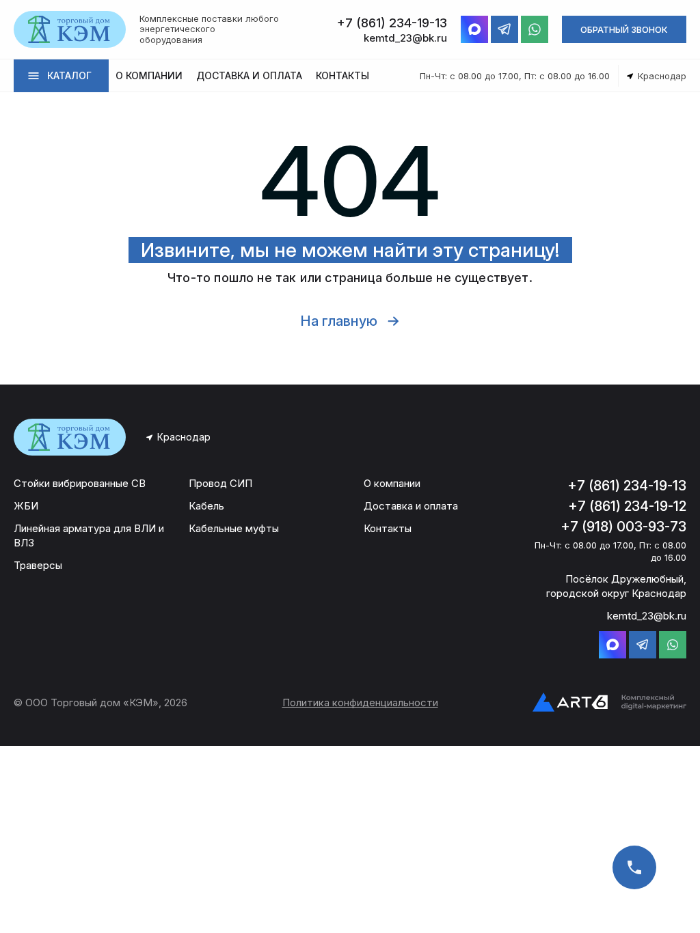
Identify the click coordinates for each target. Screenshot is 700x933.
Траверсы (38, 565)
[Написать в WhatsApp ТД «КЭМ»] (534, 29)
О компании (392, 483)
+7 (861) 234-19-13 (626, 485)
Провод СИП (220, 483)
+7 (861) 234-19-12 (627, 506)
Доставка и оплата (411, 505)
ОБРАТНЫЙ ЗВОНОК (624, 29)
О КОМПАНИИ (149, 75)
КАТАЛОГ (69, 75)
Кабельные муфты (234, 528)
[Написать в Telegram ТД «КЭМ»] (504, 29)
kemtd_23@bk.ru (646, 615)
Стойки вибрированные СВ (80, 483)
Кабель (206, 505)
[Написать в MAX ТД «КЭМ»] (474, 29)
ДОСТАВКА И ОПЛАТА (249, 75)
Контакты (388, 528)
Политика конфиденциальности (360, 702)
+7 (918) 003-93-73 (623, 526)
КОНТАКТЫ (342, 75)
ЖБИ (26, 505)
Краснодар (184, 437)
